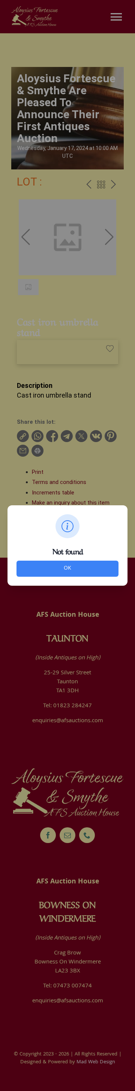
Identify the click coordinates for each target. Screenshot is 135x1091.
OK (67, 568)
